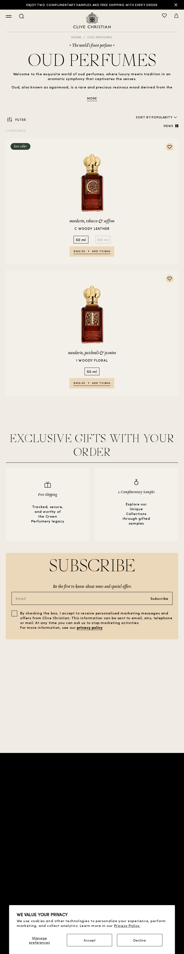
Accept (90, 940)
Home (76, 37)
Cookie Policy (92, 863)
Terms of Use (92, 848)
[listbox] (162, 117)
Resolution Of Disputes (92, 886)
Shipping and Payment (92, 871)
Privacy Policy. (127, 925)
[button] (176, 16)
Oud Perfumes (100, 37)
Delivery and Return (92, 878)
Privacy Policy (92, 855)
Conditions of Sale (92, 840)
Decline (139, 940)
